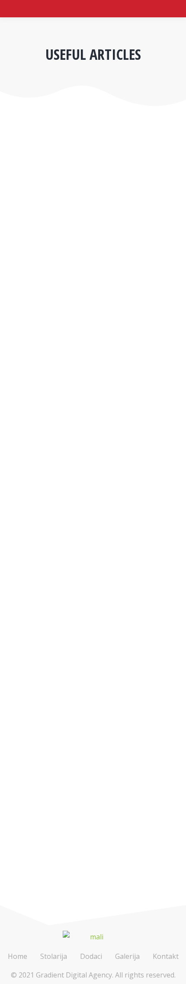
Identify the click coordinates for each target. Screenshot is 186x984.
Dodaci (91, 956)
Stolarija (53, 956)
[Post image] (93, 186)
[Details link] (18, 248)
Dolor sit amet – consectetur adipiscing (72, 539)
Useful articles (34, 300)
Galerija (127, 956)
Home (17, 956)
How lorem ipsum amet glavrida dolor (91, 793)
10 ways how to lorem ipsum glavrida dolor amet (91, 280)
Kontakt (166, 956)
